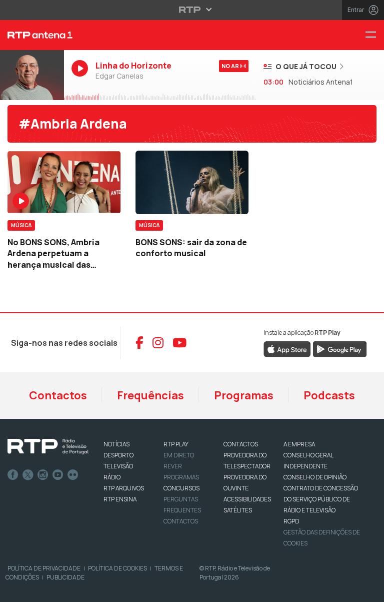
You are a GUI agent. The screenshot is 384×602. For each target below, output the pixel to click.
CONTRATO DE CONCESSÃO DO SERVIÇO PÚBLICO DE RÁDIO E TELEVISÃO (321, 499)
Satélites (238, 510)
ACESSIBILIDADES (247, 499)
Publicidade (65, 577)
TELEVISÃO (118, 466)
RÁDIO (112, 477)
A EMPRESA (299, 444)
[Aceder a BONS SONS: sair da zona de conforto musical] (192, 182)
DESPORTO (119, 455)
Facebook (13, 474)
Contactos (58, 395)
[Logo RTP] (48, 447)
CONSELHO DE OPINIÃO (315, 477)
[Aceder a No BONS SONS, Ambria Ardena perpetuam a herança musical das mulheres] (64, 182)
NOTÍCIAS (117, 444)
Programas (244, 395)
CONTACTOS (241, 444)
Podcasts (329, 395)
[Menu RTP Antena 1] (374, 35)
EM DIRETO (179, 455)
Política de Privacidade (44, 568)
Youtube (58, 474)
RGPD (291, 521)
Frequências (150, 395)
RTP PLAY (176, 444)
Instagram (43, 474)
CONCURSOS (182, 488)
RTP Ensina (120, 499)
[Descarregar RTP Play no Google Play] (339, 348)
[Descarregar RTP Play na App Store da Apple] (287, 348)
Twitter (28, 474)
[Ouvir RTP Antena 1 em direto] (32, 75)
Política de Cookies (117, 568)
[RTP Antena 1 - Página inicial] (32, 35)
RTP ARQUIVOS (124, 488)
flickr (73, 474)
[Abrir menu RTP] (192, 9)
